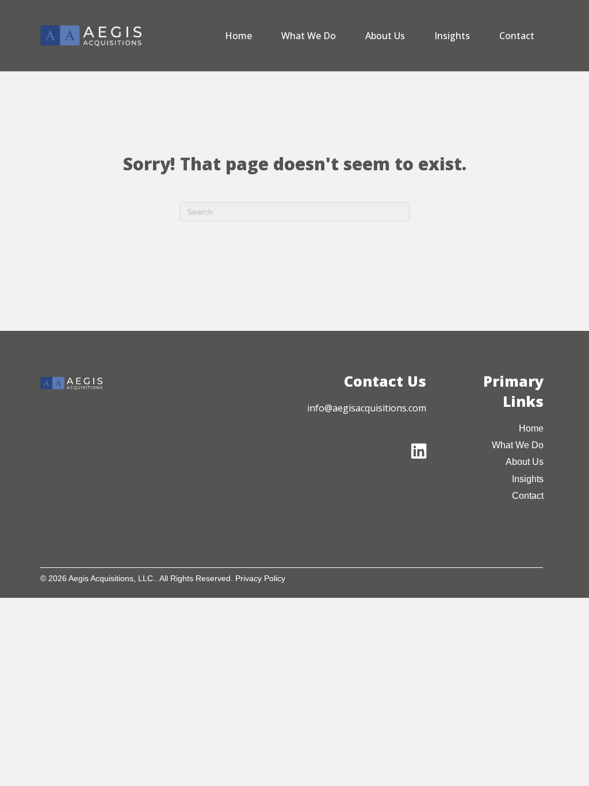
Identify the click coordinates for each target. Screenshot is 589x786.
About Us (385, 35)
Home (238, 35)
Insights (452, 35)
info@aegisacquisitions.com (366, 408)
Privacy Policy (260, 578)
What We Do (308, 35)
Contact (516, 35)
